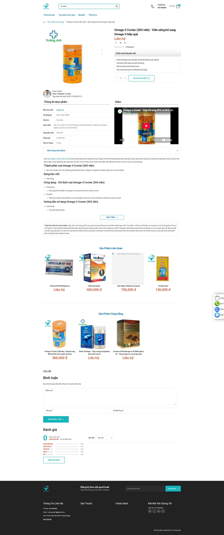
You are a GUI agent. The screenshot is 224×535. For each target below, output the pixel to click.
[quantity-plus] (125, 78)
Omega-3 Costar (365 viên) (59, 159)
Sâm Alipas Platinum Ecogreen (128, 286)
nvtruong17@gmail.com (56, 512)
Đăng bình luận (54, 419)
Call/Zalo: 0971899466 (155, 508)
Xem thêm (110, 217)
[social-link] (150, 511)
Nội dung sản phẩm (56, 150)
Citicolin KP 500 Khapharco (60, 286)
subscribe (172, 489)
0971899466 (162, 8)
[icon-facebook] (116, 43)
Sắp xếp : (91, 438)
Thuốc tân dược (49, 15)
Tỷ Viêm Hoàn (163, 286)
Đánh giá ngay (54, 460)
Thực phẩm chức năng (66, 15)
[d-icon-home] (44, 22)
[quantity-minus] (116, 78)
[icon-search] (117, 6)
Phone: (46, 508)
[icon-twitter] (120, 43)
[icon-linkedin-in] (125, 43)
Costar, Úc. (60, 110)
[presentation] (177, 276)
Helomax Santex (94, 286)
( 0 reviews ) (129, 47)
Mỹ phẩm (81, 15)
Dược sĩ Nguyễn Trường (61, 94)
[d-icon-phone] (153, 6)
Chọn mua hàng (140, 78)
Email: (45, 512)
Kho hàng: (47, 516)
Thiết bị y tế (93, 15)
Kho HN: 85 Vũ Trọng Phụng (60, 516)
